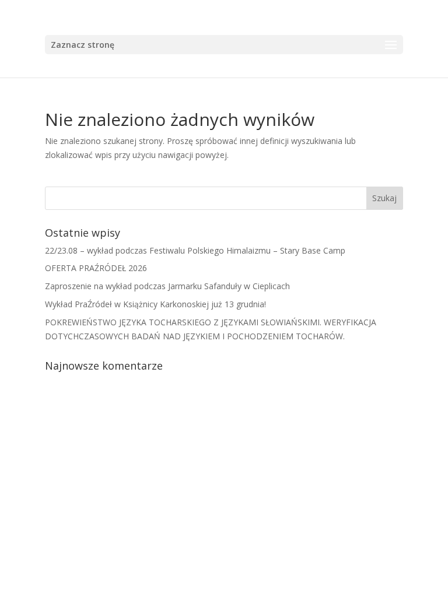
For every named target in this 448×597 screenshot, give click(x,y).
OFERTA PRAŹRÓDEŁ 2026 (96, 267)
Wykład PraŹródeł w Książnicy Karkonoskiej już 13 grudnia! (155, 304)
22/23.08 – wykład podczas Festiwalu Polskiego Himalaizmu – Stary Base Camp (195, 250)
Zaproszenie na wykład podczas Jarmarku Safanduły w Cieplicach (167, 286)
